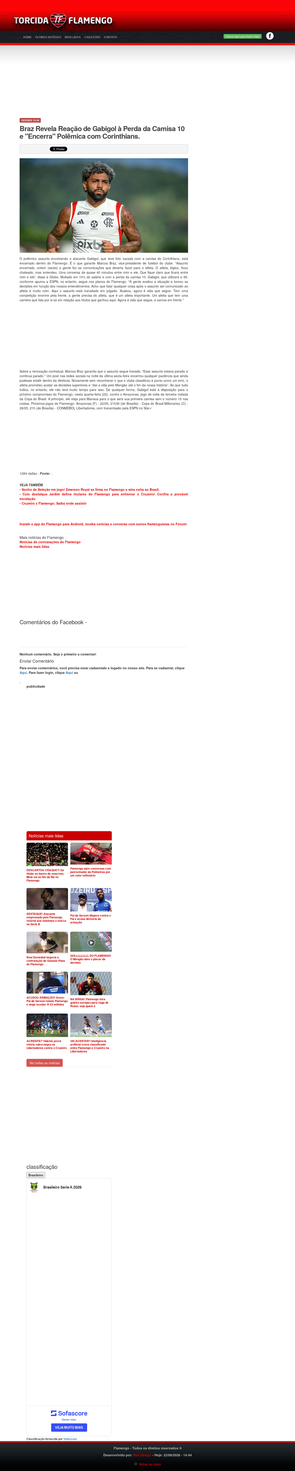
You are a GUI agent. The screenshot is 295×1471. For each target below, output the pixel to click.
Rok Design (142, 1455)
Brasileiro (35, 1175)
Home (27, 37)
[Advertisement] (202, 21)
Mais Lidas (73, 37)
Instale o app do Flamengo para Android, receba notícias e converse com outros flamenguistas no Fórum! (103, 524)
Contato (110, 37)
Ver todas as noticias (45, 1062)
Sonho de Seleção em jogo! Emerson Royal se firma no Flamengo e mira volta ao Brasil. (90, 489)
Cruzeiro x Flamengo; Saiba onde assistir (54, 503)
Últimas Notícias (48, 37)
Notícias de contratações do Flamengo (50, 542)
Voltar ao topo (149, 1464)
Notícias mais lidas (34, 546)
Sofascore (70, 1439)
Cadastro (92, 37)
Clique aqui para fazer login (242, 36)
